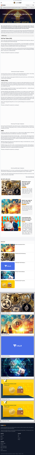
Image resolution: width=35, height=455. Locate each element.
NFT (18, 436)
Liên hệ (2, 449)
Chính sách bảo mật (3, 450)
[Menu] (1, 2)
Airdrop (19, 439)
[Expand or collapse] (32, 35)
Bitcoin (2, 436)
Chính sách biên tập (3, 446)
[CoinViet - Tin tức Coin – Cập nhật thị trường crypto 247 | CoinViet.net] (17, 2)
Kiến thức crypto (3, 443)
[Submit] (33, 5)
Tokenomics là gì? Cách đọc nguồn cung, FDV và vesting (11, 7)
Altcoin (2, 439)
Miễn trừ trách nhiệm (4, 447)
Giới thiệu (2, 444)
